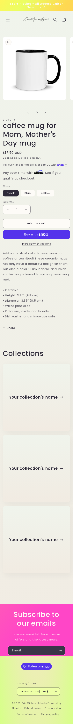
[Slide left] (28, 112)
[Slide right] (45, 112)
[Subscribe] (60, 650)
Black (11, 193)
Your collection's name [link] (34, 397)
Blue (28, 193)
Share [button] (11, 328)
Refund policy (32, 708)
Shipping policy (50, 714)
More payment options (36, 243)
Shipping (8, 157)
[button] (8, 19)
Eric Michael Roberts (34, 703)
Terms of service (27, 714)
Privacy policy (53, 708)
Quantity (8, 201)
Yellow (45, 193)
